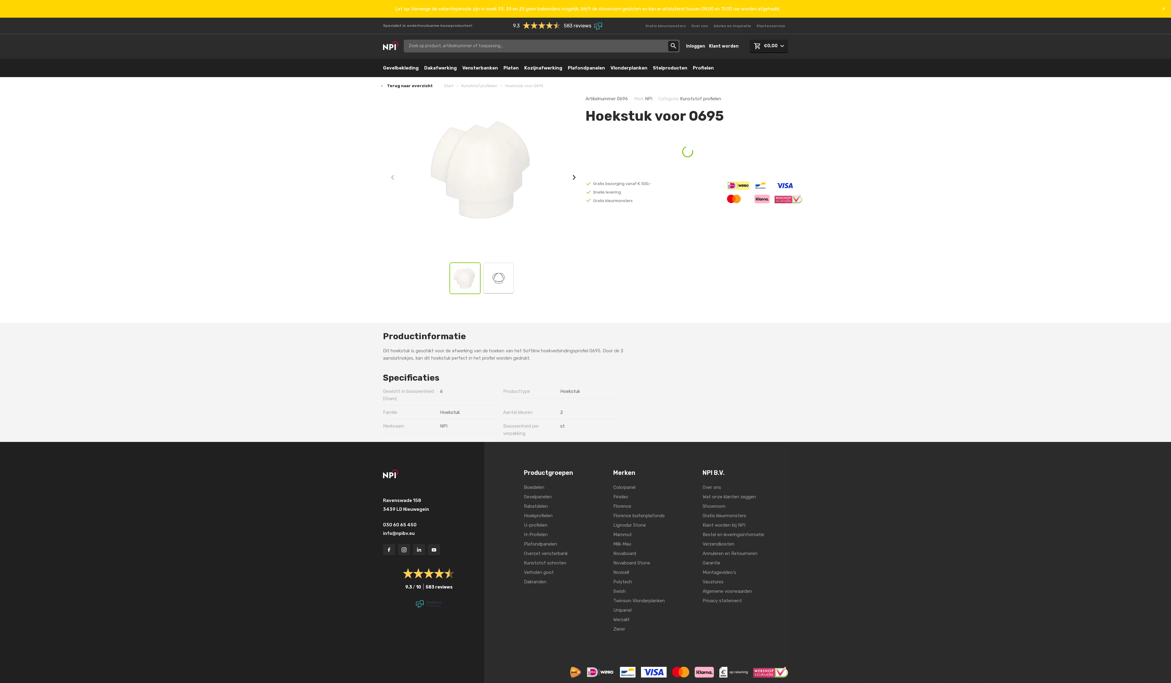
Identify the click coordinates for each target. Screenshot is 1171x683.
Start (448, 86)
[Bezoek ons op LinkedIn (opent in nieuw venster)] (419, 550)
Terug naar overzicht (410, 86)
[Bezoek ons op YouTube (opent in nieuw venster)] (434, 550)
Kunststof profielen (479, 86)
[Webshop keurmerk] (770, 672)
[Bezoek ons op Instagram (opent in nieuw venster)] (404, 550)
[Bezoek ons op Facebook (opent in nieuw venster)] (389, 550)
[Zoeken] (673, 46)
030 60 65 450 (400, 525)
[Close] (1163, 9)
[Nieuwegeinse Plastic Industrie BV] (390, 46)
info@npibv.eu (399, 533)
